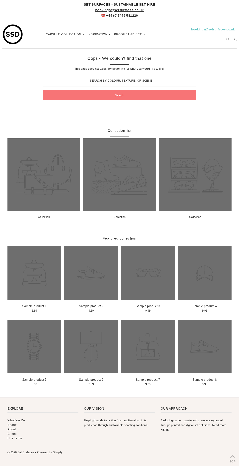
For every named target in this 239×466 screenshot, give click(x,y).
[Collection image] (43, 210)
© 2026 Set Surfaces (20, 452)
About (11, 429)
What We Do (16, 420)
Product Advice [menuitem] (128, 34)
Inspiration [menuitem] (98, 34)
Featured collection (119, 238)
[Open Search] (227, 39)
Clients (12, 433)
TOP (232, 461)
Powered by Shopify (50, 452)
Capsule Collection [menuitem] (63, 34)
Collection (44, 216)
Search (12, 424)
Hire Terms (15, 438)
